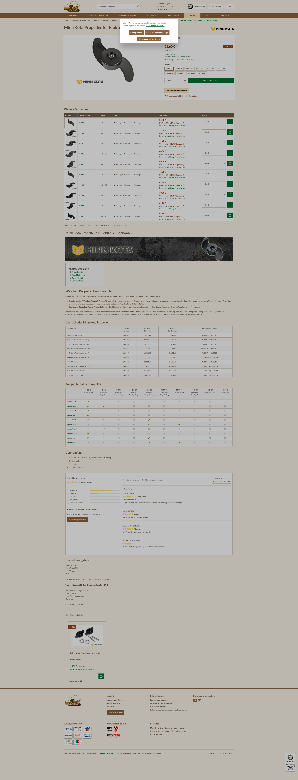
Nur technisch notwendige (157, 32)
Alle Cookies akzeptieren (149, 39)
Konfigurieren (136, 32)
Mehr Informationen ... (155, 25)
